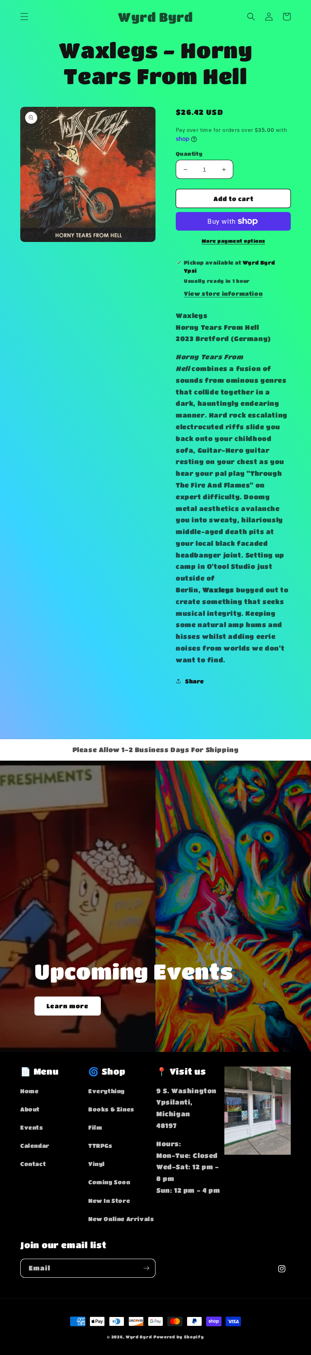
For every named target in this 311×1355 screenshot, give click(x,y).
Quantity (189, 154)
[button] (24, 16)
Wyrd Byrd (139, 1336)
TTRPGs (100, 1145)
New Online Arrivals (121, 1218)
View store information (223, 293)
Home (29, 1091)
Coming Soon (109, 1182)
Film (95, 1127)
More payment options (233, 241)
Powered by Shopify (178, 1336)
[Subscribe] (146, 1268)
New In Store (109, 1200)
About (30, 1109)
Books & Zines (111, 1109)
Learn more (68, 1005)
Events (31, 1127)
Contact (33, 1163)
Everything (106, 1091)
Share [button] (194, 681)
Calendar (34, 1145)
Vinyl (96, 1163)
